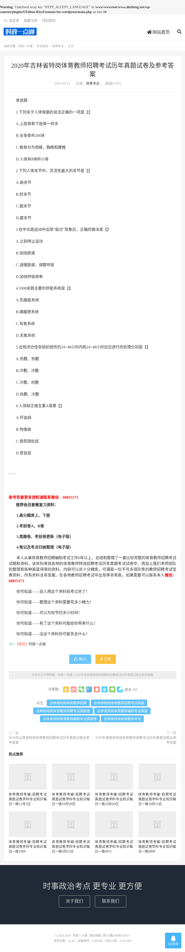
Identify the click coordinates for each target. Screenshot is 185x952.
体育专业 (58, 46)
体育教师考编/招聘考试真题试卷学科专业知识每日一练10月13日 (157, 799)
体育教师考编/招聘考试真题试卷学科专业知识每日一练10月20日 (114, 799)
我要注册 (30, 20)
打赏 (107, 659)
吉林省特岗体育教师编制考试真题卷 (70, 719)
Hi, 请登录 (11, 20)
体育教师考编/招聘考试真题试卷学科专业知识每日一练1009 (28, 846)
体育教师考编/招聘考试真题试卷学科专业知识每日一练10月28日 (71, 799)
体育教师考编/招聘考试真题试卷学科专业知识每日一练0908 (157, 846)
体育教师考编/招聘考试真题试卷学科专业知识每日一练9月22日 (71, 846)
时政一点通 (20, 31)
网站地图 (95, 935)
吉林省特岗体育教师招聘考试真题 (119, 703)
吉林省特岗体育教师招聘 (68, 703)
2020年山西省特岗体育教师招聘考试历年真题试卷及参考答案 (49, 740)
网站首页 (160, 32)
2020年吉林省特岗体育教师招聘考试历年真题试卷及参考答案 (114, 675)
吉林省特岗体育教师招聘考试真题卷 (63, 711)
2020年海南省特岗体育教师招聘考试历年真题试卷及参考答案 (135, 740)
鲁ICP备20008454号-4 (116, 935)
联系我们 (110, 901)
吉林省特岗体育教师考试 (122, 719)
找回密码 (49, 20)
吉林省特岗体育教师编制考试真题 (122, 711)
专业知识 (42, 46)
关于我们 (74, 901)
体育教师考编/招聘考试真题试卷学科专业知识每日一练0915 (114, 846)
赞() (82, 659)
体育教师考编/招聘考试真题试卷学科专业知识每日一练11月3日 (28, 799)
